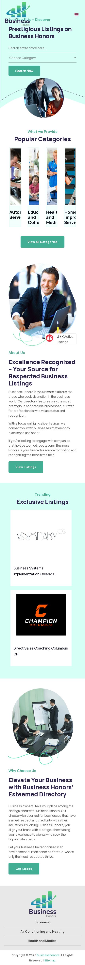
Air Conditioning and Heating (42, 931)
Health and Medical (42, 941)
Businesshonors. (48, 955)
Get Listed (23, 869)
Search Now (24, 71)
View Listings (25, 467)
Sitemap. (50, 960)
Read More (66, 580)
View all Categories (42, 242)
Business (43, 922)
